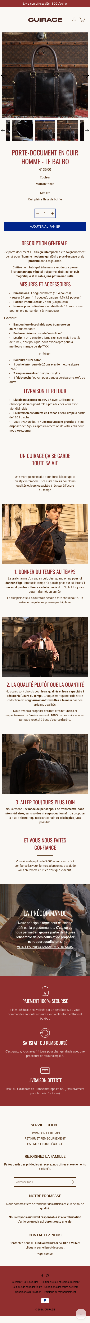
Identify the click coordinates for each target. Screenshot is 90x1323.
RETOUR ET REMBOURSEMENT (45, 1138)
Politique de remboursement (60, 1292)
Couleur (45, 177)
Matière (45, 193)
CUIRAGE (50, 1309)
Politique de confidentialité (27, 1287)
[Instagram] (47, 1275)
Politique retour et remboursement (60, 1282)
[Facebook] (42, 1275)
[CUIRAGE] (45, 19)
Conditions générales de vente (61, 1287)
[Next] (86, 75)
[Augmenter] (52, 213)
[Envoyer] (71, 1182)
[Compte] (74, 20)
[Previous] (4, 75)
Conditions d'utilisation (28, 1292)
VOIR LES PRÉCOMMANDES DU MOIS (45, 947)
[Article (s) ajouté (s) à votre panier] (82, 20)
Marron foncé (45, 184)
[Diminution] (38, 213)
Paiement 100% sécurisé (24, 1282)
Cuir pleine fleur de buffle (45, 199)
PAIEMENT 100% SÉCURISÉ (45, 1144)
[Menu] (8, 20)
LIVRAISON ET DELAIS (45, 1133)
